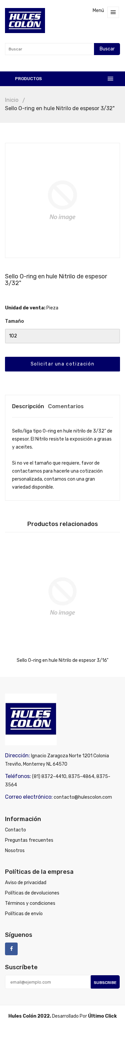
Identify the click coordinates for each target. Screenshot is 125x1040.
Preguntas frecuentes (29, 840)
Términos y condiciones (30, 903)
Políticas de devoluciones (32, 893)
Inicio (11, 100)
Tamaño (14, 321)
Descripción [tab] (28, 406)
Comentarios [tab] (66, 406)
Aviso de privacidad (25, 882)
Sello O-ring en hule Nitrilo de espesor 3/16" (62, 660)
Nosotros (15, 850)
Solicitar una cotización (62, 364)
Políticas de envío (24, 914)
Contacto (15, 830)
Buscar (107, 49)
